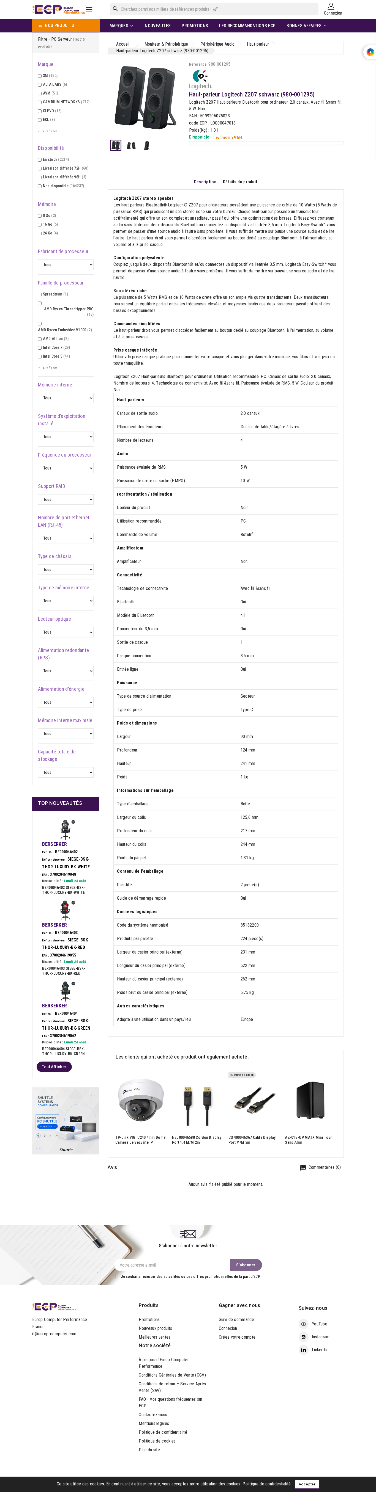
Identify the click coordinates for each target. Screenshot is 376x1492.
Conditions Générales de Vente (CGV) (172, 1375)
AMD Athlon (56, 338)
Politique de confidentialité (163, 1432)
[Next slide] (339, 1111)
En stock (56, 159)
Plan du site (149, 1449)
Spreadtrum (55, 294)
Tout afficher (54, 1067)
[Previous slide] (112, 1111)
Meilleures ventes (154, 1337)
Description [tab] (205, 181)
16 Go (50, 224)
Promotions (149, 1319)
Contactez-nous (153, 1414)
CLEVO (52, 111)
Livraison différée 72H (65, 168)
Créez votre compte (237, 1337)
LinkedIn (319, 1349)
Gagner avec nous (239, 1305)
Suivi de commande (236, 1319)
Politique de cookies (157, 1441)
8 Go (49, 215)
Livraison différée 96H (64, 177)
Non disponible (63, 186)
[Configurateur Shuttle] (65, 1120)
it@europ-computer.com (54, 1333)
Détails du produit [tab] (240, 181)
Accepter (307, 1484)
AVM (50, 93)
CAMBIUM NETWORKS (66, 102)
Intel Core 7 (56, 347)
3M (50, 75)
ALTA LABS (55, 84)
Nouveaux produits (155, 1328)
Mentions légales (154, 1423)
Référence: (198, 64)
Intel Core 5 (56, 356)
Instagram (321, 1336)
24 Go (50, 233)
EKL (49, 119)
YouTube (319, 1324)
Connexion (228, 1328)
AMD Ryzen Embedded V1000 (65, 330)
